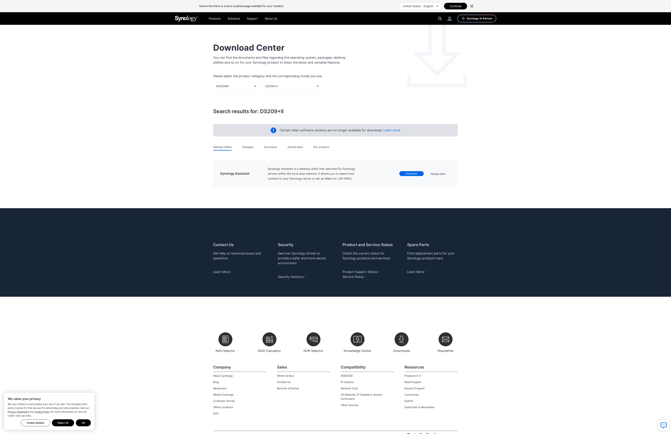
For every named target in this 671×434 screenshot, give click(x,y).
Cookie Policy (42, 411)
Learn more (391, 130)
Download (411, 173)
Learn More (222, 272)
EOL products (321, 146)
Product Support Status (360, 272)
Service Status (353, 277)
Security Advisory (291, 277)
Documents (270, 146)
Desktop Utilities (222, 146)
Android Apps (295, 146)
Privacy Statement (18, 411)
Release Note (438, 173)
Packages (248, 146)
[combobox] (420, 6)
